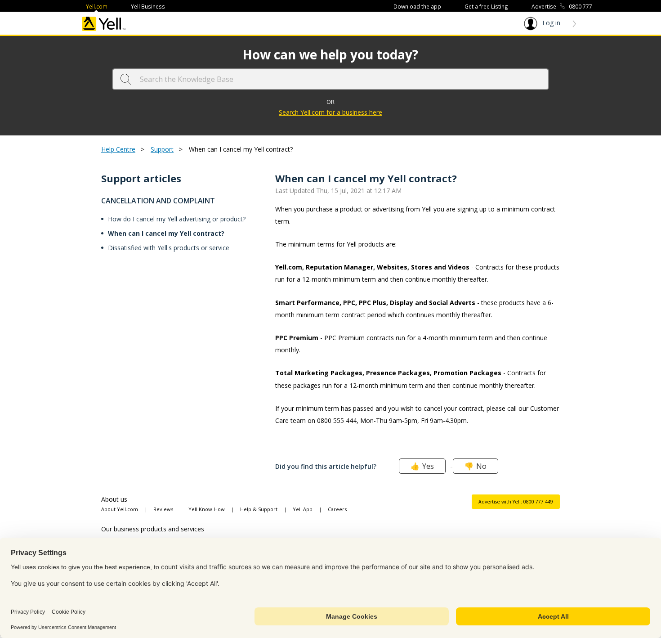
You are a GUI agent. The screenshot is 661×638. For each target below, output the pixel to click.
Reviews (163, 509)
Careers (337, 509)
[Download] (314, 203)
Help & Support (258, 509)
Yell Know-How (206, 509)
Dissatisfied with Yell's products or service (168, 247)
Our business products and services (152, 529)
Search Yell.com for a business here (330, 112)
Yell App (303, 509)
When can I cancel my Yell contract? (166, 233)
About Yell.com (119, 509)
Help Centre (118, 149)
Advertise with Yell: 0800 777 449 (515, 502)
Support (162, 149)
